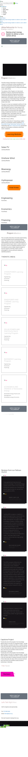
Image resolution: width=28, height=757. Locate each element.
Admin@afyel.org (8, 713)
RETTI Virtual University (14, 125)
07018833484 (6, 711)
